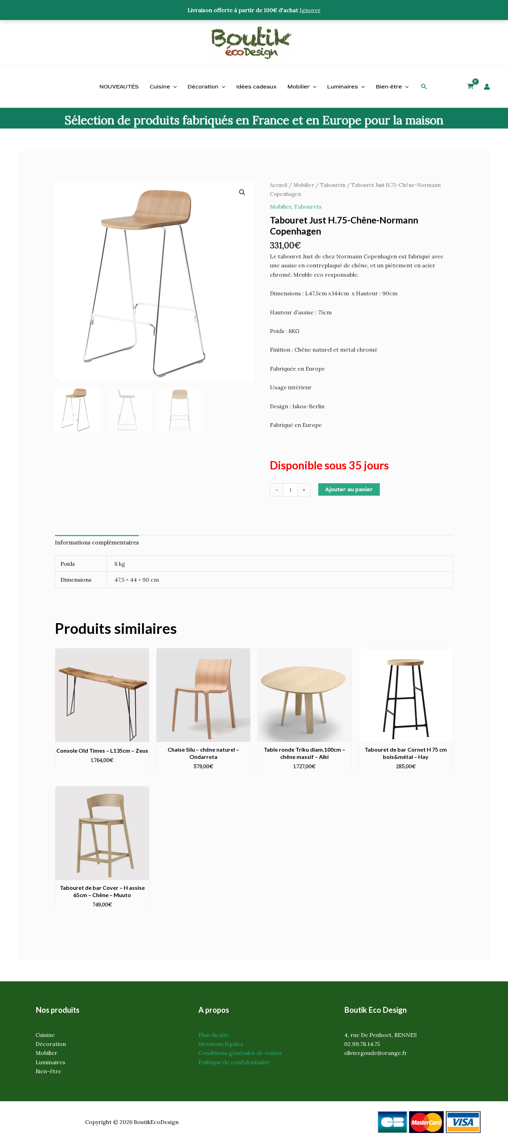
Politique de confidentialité (234, 1062)
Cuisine (160, 86)
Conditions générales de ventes (240, 1052)
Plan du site (213, 1034)
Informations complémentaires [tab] (97, 542)
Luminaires (342, 86)
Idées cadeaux (256, 86)
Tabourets (332, 185)
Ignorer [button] (310, 10)
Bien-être (389, 86)
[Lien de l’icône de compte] (487, 87)
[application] (173, 86)
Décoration (203, 86)
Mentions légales (220, 1043)
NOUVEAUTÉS (119, 86)
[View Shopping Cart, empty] (470, 87)
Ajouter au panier (349, 489)
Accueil (278, 185)
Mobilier (299, 86)
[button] (424, 86)
